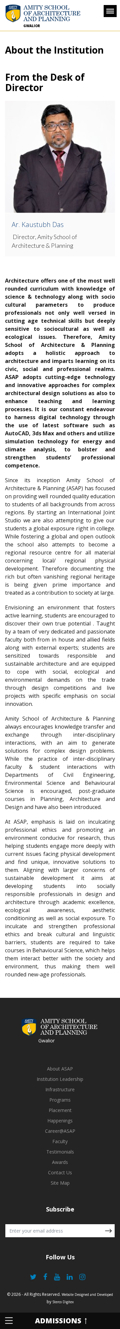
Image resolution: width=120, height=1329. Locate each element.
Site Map (60, 1183)
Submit (108, 1231)
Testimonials (60, 1152)
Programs (60, 1100)
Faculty (60, 1141)
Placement (60, 1110)
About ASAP (60, 1068)
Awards (60, 1162)
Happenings (60, 1120)
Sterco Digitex (63, 1302)
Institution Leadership (60, 1079)
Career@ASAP (60, 1131)
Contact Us (60, 1172)
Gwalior (31, 25)
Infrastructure (60, 1089)
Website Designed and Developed (87, 1294)
